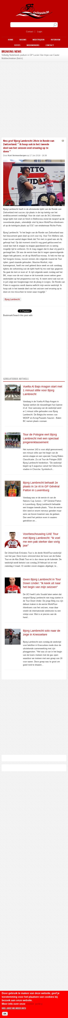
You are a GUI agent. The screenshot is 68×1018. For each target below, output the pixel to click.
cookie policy (34, 1003)
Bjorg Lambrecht (12, 299)
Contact (29, 32)
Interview (55, 39)
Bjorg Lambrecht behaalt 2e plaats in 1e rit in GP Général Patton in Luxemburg (41, 486)
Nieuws (22, 39)
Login (39, 32)
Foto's (17, 45)
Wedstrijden (38, 39)
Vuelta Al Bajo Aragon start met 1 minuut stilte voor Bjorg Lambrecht (42, 390)
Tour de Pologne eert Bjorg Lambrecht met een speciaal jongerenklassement (41, 438)
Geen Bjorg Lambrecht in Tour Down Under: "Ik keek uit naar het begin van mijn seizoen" (42, 583)
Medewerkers (33, 45)
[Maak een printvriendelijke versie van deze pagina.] (63, 140)
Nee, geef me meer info (14, 1008)
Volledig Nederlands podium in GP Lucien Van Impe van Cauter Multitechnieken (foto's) (30, 57)
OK (4, 1014)
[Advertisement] (34, 99)
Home (10, 39)
